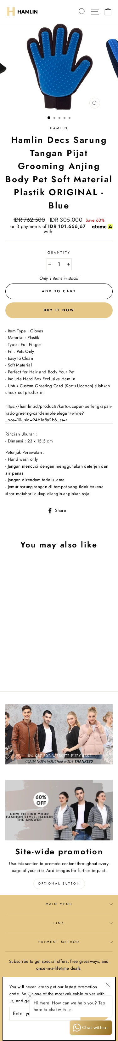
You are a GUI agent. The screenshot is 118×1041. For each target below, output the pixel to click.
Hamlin (59, 128)
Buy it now (59, 310)
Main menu (59, 904)
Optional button (59, 883)
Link (58, 923)
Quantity (59, 252)
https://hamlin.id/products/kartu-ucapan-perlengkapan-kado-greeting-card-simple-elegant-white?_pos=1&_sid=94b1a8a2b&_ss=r (58, 413)
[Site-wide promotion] (59, 810)
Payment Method (59, 941)
